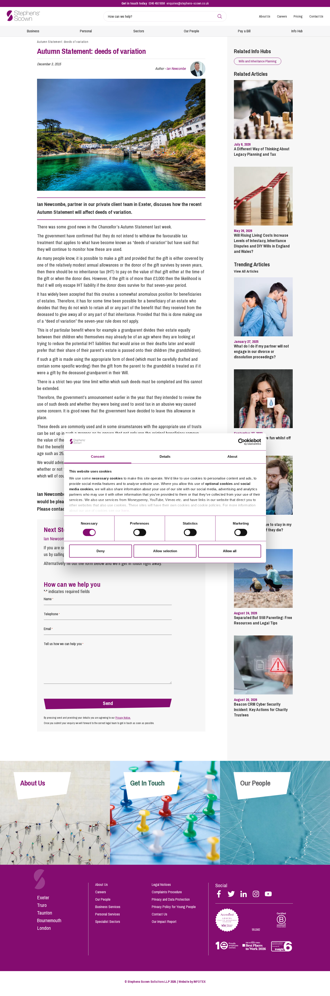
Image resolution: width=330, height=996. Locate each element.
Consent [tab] (97, 456)
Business (33, 30)
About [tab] (232, 456)
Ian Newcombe (176, 68)
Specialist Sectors (107, 921)
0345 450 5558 (157, 3)
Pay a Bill (244, 30)
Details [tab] (165, 456)
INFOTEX (200, 982)
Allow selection (165, 551)
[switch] (139, 532)
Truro (42, 905)
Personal (86, 30)
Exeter (43, 897)
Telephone (52, 613)
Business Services (107, 906)
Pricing (298, 16)
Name (48, 598)
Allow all (229, 551)
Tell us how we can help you (63, 643)
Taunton (44, 912)
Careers (282, 16)
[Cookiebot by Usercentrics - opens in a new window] (241, 441)
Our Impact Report (164, 921)
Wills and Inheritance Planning (258, 61)
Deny (101, 551)
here (125, 510)
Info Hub (297, 30)
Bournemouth (49, 920)
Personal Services (107, 914)
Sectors (138, 30)
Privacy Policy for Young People (174, 906)
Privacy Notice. (123, 718)
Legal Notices (161, 884)
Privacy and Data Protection (171, 899)
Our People (191, 30)
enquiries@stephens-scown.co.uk (188, 3)
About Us (264, 16)
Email (48, 628)
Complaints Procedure (167, 891)
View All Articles (246, 271)
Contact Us (316, 16)
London (44, 928)
